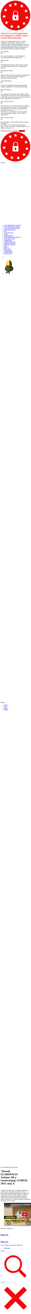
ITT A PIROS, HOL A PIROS (12, 226)
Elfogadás (22, 131)
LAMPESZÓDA (8, 252)
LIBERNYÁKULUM (10, 243)
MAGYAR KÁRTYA (10, 229)
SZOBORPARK (8, 235)
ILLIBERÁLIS (8, 240)
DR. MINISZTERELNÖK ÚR (12, 237)
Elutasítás (15, 131)
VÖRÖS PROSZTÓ (9, 241)
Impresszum (7, 1248)
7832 (5, 231)
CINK (5, 234)
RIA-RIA (6, 247)
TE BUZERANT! (9, 232)
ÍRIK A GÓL (7, 249)
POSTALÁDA (8, 253)
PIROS (6, 705)
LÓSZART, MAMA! (9, 244)
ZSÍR (5, 246)
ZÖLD (6, 708)
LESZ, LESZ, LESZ (9, 238)
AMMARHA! (8, 250)
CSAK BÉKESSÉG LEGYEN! (12, 225)
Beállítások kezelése (6, 131)
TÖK (5, 706)
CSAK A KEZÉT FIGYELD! (12, 228)
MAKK (6, 709)
